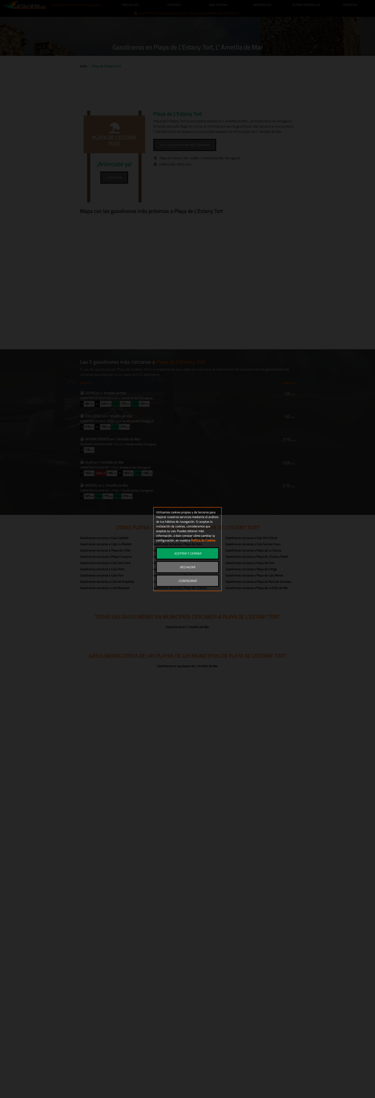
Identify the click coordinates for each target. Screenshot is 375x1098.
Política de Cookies (203, 540)
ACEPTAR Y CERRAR (187, 553)
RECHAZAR (187, 567)
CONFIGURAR (188, 580)
